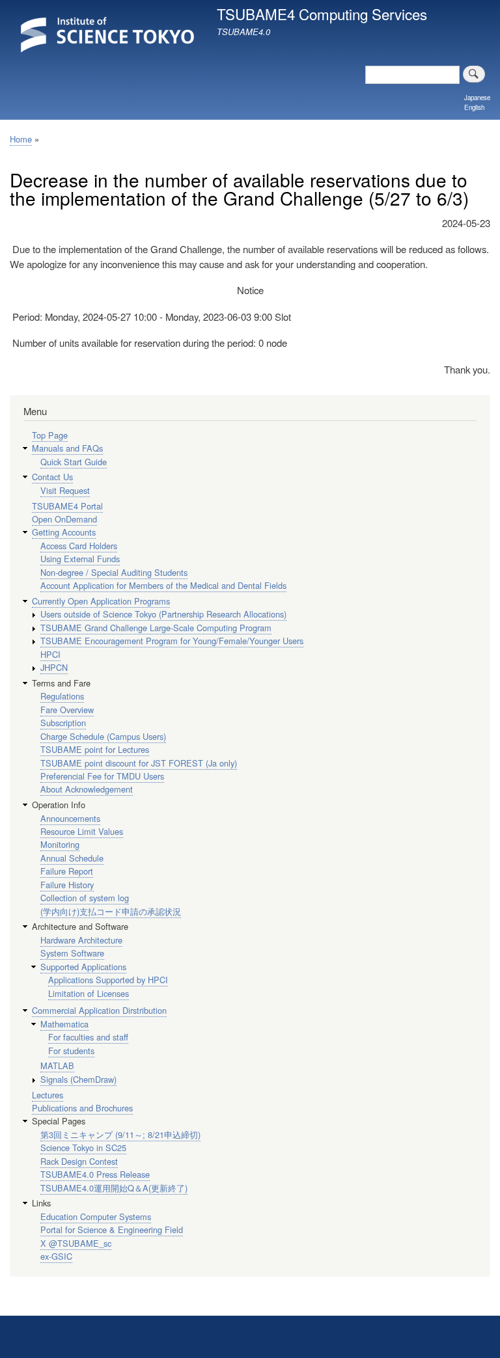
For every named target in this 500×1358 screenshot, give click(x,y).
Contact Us (52, 476)
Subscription (63, 722)
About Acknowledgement (86, 789)
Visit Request (65, 490)
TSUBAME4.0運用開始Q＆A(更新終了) (114, 1188)
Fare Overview (67, 709)
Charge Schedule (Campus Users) (103, 736)
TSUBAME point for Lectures (94, 749)
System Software (72, 953)
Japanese (477, 97)
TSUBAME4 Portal (67, 506)
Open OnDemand (64, 519)
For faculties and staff (88, 1037)
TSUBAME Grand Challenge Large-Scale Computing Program (155, 627)
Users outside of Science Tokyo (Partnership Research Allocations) (163, 614)
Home (21, 139)
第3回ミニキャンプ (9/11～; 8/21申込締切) (120, 1134)
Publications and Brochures (82, 1108)
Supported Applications (83, 966)
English (474, 107)
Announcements (70, 818)
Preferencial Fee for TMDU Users (102, 776)
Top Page (50, 435)
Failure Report (66, 871)
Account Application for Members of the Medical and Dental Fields (163, 585)
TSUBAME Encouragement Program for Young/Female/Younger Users (171, 640)
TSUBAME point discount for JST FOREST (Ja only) (138, 763)
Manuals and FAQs (67, 448)
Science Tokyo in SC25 (83, 1147)
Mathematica (64, 1024)
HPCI (50, 654)
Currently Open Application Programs (101, 601)
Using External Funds (80, 558)
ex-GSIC (56, 1256)
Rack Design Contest (79, 1161)
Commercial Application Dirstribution (99, 1010)
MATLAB (57, 1065)
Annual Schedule (72, 858)
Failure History (67, 884)
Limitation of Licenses (88, 993)
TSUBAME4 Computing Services (322, 13)
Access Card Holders (78, 545)
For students (71, 1050)
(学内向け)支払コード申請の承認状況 (110, 911)
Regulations (62, 696)
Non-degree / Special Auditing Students (114, 572)
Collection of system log (84, 897)
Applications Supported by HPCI (108, 979)
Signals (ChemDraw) (78, 1079)
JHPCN (54, 667)
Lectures (47, 1095)
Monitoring (59, 844)
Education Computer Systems (95, 1216)
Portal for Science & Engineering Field (111, 1229)
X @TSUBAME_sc (75, 1243)
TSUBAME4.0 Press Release (95, 1174)
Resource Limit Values (81, 831)
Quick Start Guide (73, 461)
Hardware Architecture (81, 940)
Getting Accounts (64, 532)
